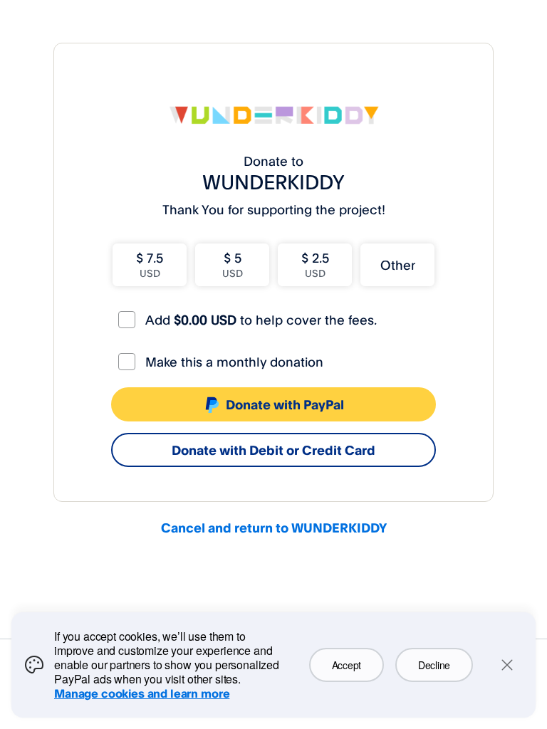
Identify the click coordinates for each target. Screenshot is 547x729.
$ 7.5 (149, 264)
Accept (346, 665)
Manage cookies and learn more (141, 693)
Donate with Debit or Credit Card (273, 450)
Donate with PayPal (285, 404)
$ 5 (232, 264)
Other (397, 265)
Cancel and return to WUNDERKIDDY (274, 527)
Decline (434, 665)
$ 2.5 (315, 264)
